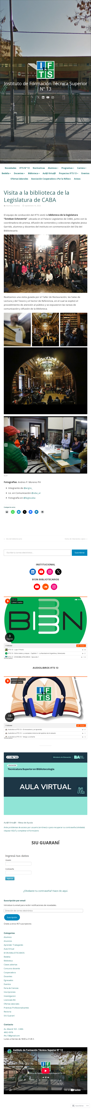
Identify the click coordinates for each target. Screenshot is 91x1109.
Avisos (77, 178)
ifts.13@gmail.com (12, 1035)
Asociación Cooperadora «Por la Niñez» (51, 178)
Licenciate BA (10, 1000)
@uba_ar (36, 493)
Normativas (39, 168)
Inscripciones (10, 992)
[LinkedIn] (33, 572)
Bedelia (7, 956)
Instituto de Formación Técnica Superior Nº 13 (45, 86)
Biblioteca (33, 173)
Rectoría (7, 1011)
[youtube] (48, 97)
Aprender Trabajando (13, 945)
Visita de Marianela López (75, 539)
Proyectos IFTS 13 (68, 173)
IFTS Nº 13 (24, 168)
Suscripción (12, 917)
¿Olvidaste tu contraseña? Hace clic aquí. (45, 890)
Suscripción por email (14, 900)
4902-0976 (8, 1032)
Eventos (85, 173)
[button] (85, 445)
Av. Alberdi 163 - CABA (13, 1029)
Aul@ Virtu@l (49, 173)
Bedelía (5, 173)
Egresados (8, 980)
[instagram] (52, 97)
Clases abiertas (10, 964)
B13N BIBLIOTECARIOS (14, 953)
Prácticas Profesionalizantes (16, 1007)
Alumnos (52, 168)
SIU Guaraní (9, 1015)
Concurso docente (12, 968)
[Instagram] (50, 572)
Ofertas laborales (19, 178)
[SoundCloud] (45, 587)
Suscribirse (79, 552)
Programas (67, 168)
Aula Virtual (9, 949)
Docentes (18, 173)
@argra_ (28, 488)
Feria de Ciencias (11, 988)
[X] (58, 572)
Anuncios (8, 941)
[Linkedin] (43, 97)
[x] (38, 97)
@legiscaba (29, 497)
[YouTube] (41, 572)
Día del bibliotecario (12, 539)
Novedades (10, 168)
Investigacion (10, 996)
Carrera (81, 168)
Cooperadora (10, 972)
